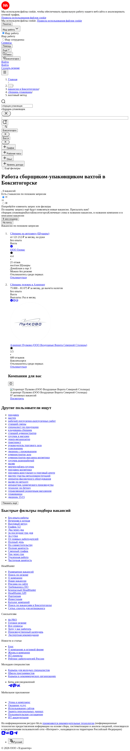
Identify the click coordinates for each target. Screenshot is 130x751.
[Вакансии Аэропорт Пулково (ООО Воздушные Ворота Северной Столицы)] (68, 323)
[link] (7, 54)
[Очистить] (6, 113)
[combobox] (17, 106)
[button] (5, 62)
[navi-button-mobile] (4, 72)
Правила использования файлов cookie (59, 20)
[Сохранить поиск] (4, 122)
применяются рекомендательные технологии (68, 723)
